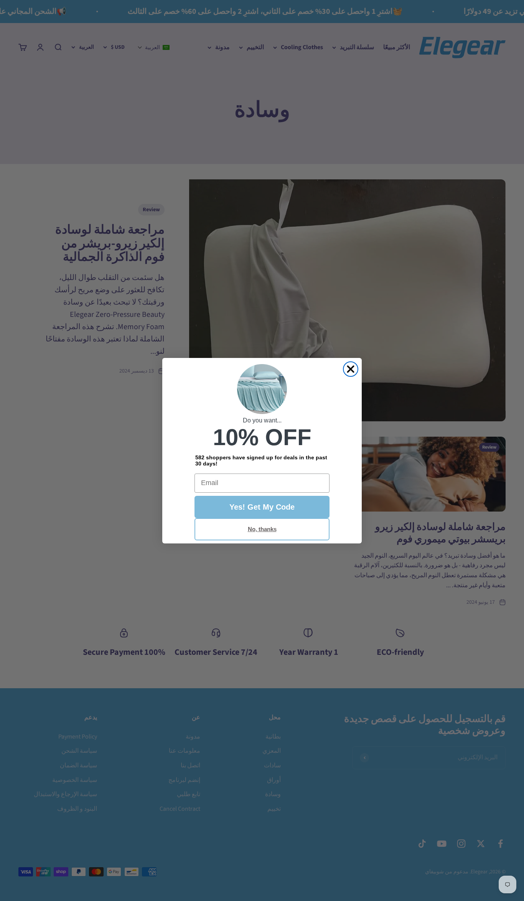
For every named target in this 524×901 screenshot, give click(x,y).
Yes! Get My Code (262, 507)
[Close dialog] (350, 369)
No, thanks (262, 529)
